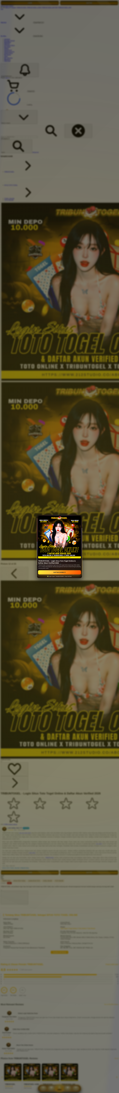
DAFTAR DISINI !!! (59, 572)
